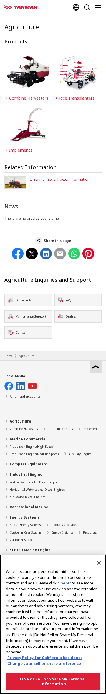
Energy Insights (62, 532)
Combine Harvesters (24, 429)
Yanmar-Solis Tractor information (62, 179)
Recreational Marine (29, 506)
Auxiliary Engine (80, 454)
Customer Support (23, 540)
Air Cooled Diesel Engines (27, 497)
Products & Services (64, 525)
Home (8, 356)
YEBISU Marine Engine (30, 549)
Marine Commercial (28, 439)
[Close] (98, 562)
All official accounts (25, 396)
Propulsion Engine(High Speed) (32, 447)
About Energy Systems (25, 525)
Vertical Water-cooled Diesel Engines (34, 482)
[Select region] (76, 7)
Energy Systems (24, 517)
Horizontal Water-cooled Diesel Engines (37, 489)
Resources (90, 532)
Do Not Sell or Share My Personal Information (53, 681)
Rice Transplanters (60, 429)
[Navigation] (99, 7)
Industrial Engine (26, 474)
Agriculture (26, 356)
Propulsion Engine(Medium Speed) (34, 454)
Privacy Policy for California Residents (44, 657)
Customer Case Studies (25, 532)
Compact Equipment (29, 464)
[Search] (86, 7)
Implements (91, 429)
